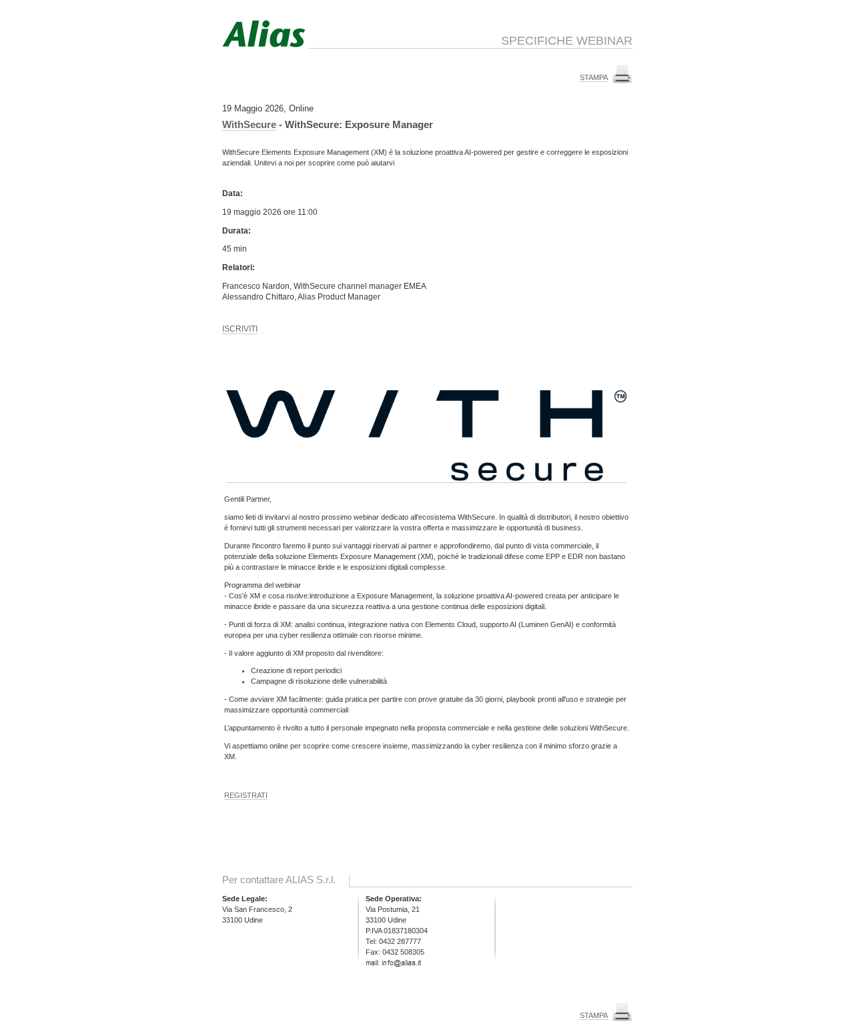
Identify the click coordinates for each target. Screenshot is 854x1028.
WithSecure (249, 124)
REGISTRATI (246, 795)
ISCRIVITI (240, 329)
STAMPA (594, 77)
